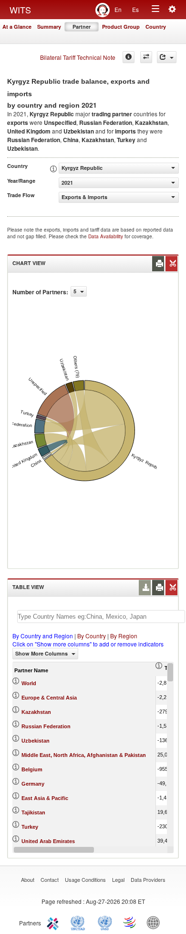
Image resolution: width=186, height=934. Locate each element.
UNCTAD (79, 922)
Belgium (31, 769)
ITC (54, 922)
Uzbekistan (35, 741)
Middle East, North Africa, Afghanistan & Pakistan (83, 755)
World (28, 683)
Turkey (29, 827)
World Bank (155, 922)
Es (135, 9)
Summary (49, 26)
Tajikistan (33, 812)
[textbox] (101, 616)
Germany (32, 784)
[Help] (128, 57)
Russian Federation (46, 726)
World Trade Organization (130, 922)
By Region (123, 636)
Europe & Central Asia (49, 697)
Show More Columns (42, 653)
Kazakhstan (36, 712)
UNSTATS (104, 922)
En (118, 9)
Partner (81, 26)
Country (155, 26)
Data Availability (106, 236)
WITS (20, 9)
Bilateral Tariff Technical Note (77, 57)
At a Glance (16, 26)
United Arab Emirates (48, 841)
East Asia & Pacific (44, 798)
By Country (91, 636)
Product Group (121, 26)
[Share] (166, 57)
